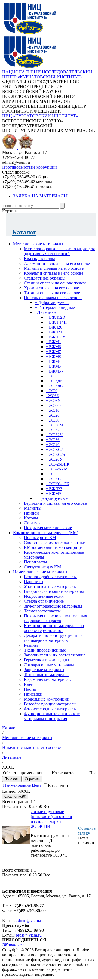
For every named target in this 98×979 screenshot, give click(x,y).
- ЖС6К (52, 396)
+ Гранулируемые (51, 498)
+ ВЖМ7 (53, 351)
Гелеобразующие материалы (50, 704)
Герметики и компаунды (46, 660)
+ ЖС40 (53, 444)
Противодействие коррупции (29, 167)
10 (29, 806)
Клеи (28, 684)
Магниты (32, 508)
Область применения (22, 772)
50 (40, 806)
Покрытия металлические (48, 527)
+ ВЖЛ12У (55, 337)
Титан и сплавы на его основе (52, 292)
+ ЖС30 (53, 420)
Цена (36, 785)
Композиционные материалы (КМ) (45, 532)
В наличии (58, 785)
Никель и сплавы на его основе (53, 297)
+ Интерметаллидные (55, 307)
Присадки (33, 694)
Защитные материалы (44, 669)
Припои (31, 513)
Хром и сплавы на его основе (51, 288)
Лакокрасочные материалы (49, 664)
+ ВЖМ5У (55, 371)
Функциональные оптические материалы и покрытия (52, 716)
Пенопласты (35, 562)
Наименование (17, 785)
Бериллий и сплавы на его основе (55, 503)
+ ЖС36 (53, 440)
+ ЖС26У (54, 459)
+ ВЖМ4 (53, 361)
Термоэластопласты (42, 611)
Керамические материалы (48, 679)
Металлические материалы (38, 243)
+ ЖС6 (51, 391)
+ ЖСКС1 (54, 479)
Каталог (24, 232)
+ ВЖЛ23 (54, 489)
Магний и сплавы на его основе (54, 268)
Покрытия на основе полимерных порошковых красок (55, 618)
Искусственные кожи (44, 596)
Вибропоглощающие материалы (54, 591)
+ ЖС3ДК (54, 381)
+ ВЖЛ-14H (56, 322)
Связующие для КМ (42, 567)
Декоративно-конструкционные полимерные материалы (53, 638)
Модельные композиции (46, 699)
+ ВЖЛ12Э (55, 317)
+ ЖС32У (54, 435)
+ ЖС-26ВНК (57, 464)
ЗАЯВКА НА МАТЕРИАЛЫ (40, 196)
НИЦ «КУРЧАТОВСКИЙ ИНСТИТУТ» (40, 116)
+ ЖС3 (51, 376)
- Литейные (45, 312)
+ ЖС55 (53, 474)
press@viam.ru (29, 935)
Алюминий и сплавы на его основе (57, 263)
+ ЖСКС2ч (55, 454)
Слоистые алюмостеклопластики (54, 542)
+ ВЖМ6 (53, 347)
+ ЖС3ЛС (54, 386)
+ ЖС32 (53, 430)
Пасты (30, 689)
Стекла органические (44, 601)
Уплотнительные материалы (50, 586)
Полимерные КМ (40, 537)
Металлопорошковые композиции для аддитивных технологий (59, 251)
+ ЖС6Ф (53, 405)
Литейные (11, 757)
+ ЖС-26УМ (57, 469)
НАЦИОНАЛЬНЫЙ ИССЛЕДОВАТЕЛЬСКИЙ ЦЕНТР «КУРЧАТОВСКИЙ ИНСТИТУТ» (47, 74)
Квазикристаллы (39, 258)
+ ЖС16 (53, 410)
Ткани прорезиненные (45, 650)
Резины (31, 645)
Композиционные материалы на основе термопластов (54, 628)
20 (34, 806)
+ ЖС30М (54, 425)
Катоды (31, 518)
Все (46, 806)
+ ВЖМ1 (53, 342)
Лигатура (32, 523)
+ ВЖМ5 (53, 366)
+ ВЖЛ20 (54, 327)
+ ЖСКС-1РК (57, 484)
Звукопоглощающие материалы (53, 606)
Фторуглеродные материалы (50, 709)
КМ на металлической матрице (53, 547)
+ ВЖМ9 (53, 493)
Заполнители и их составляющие (54, 655)
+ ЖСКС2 (54, 449)
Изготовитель (64, 772)
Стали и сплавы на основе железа (55, 283)
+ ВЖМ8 (53, 356)
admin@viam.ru (30, 920)
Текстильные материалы (46, 674)
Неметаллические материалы (40, 571)
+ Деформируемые (52, 302)
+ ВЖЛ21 (54, 332)
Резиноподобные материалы (50, 576)
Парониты (33, 581)
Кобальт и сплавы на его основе (53, 273)
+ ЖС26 (53, 415)
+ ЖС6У (53, 400)
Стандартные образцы (44, 278)
